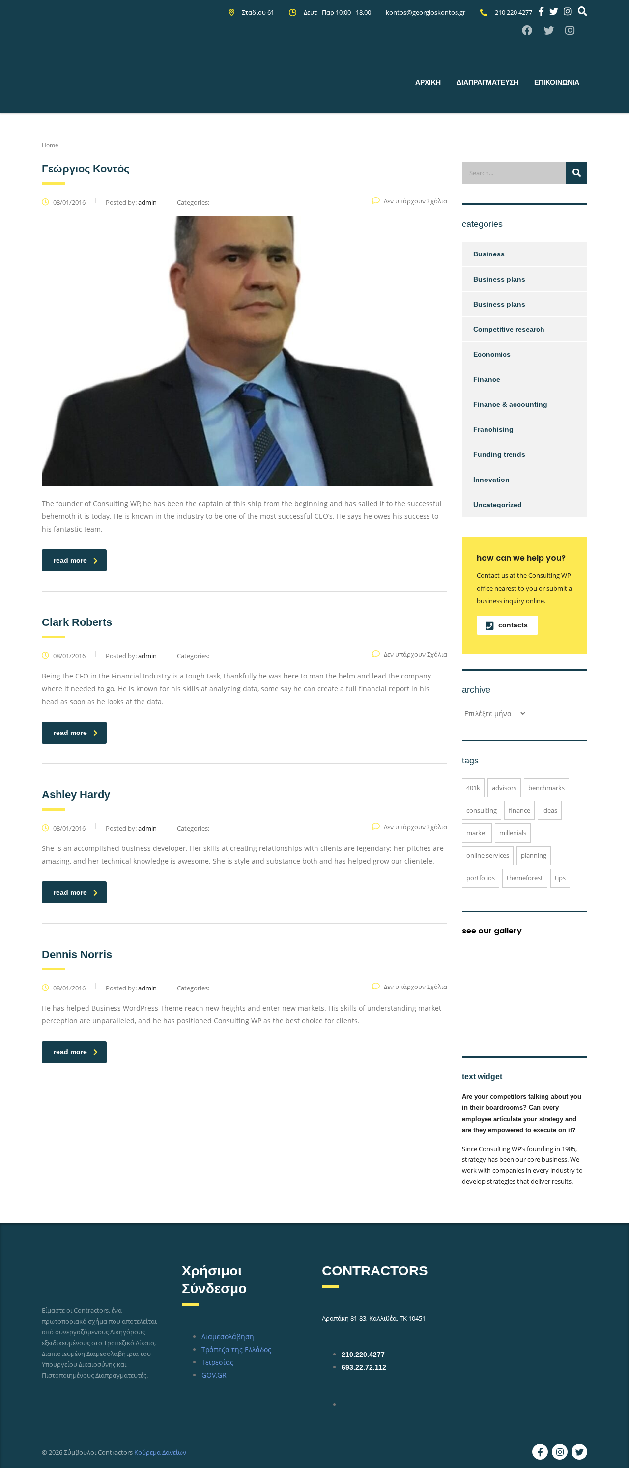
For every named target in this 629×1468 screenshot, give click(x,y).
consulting (481, 810)
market (476, 832)
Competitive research (508, 329)
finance (519, 810)
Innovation (491, 479)
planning (533, 855)
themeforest (525, 878)
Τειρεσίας (217, 1362)
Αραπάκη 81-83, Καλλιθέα (359, 1318)
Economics (492, 354)
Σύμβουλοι (80, 1452)
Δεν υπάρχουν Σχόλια (415, 201)
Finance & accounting (510, 404)
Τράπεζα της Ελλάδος (236, 1349)
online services (487, 855)
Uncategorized (497, 504)
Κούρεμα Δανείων (160, 1452)
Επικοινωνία (556, 82)
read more (70, 560)
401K (473, 787)
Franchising (493, 429)
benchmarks (546, 787)
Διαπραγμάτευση (487, 82)
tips (560, 878)
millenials (512, 832)
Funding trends (499, 454)
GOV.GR (214, 1375)
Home (50, 145)
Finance (486, 379)
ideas (549, 810)
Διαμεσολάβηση (227, 1336)
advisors (504, 787)
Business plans (499, 279)
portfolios (480, 878)
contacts (513, 625)
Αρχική (428, 82)
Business (489, 254)
